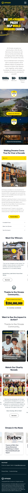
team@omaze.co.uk (20, 465)
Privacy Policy (5, 471)
